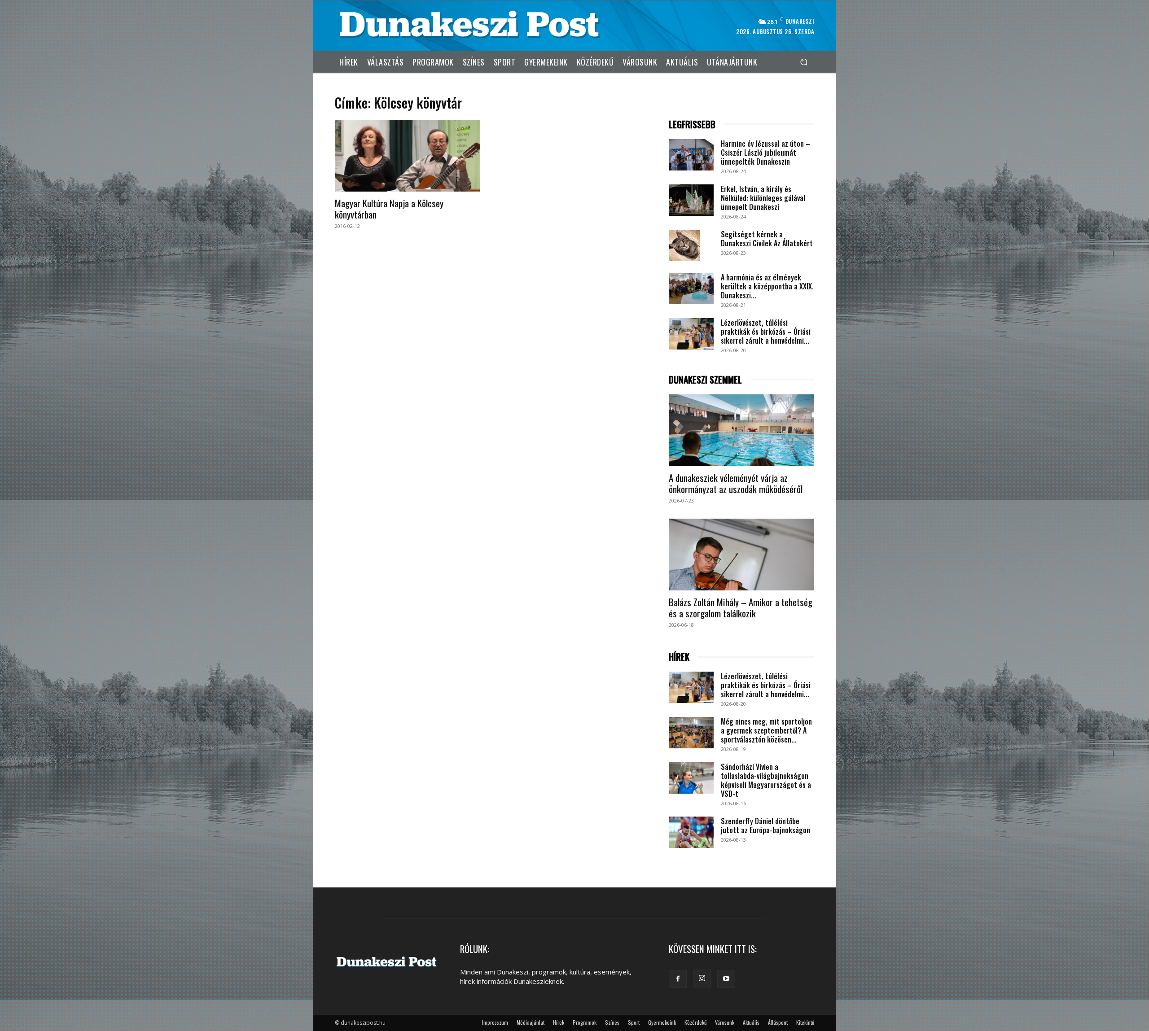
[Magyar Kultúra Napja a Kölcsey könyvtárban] (407, 156)
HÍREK (679, 657)
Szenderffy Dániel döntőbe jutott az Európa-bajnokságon (765, 825)
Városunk (724, 1022)
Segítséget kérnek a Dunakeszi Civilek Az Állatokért (767, 239)
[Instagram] (702, 978)
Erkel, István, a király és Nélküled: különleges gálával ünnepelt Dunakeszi (763, 197)
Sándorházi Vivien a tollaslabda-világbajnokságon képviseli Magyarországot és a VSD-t (766, 780)
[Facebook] (678, 979)
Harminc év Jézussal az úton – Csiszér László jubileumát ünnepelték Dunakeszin (765, 152)
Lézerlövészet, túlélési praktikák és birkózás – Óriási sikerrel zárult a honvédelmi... (766, 331)
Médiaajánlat (530, 1022)
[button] (803, 61)
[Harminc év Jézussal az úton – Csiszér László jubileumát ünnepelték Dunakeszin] (691, 154)
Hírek (558, 1022)
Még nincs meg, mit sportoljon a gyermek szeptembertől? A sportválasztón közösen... (766, 730)
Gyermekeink (662, 1022)
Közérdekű (695, 1022)
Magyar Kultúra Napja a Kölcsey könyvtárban (389, 208)
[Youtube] (726, 979)
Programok (584, 1022)
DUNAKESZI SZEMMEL (705, 379)
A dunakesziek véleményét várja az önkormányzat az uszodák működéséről (736, 483)
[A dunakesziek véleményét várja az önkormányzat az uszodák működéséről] (741, 430)
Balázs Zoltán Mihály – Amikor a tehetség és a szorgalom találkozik (740, 607)
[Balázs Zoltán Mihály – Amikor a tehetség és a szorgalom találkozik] (741, 554)
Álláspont (778, 1022)
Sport (634, 1022)
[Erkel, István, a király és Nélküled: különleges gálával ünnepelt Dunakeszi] (691, 200)
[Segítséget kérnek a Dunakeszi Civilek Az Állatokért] (684, 245)
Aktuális (751, 1022)
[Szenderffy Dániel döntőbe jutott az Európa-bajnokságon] (691, 832)
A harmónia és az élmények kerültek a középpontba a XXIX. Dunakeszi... (767, 286)
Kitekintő (805, 1022)
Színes (612, 1022)
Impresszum (495, 1022)
